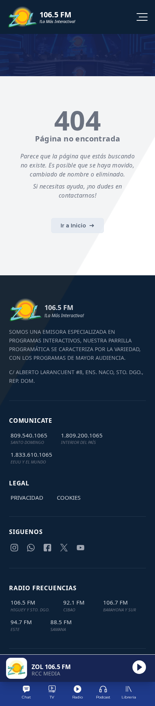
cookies (69, 497)
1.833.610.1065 (31, 454)
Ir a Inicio (73, 225)
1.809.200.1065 (82, 435)
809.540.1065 (29, 435)
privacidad (27, 497)
